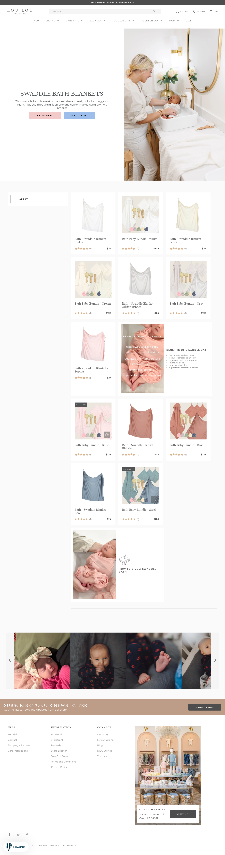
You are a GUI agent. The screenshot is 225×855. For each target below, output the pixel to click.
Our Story (103, 734)
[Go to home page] (20, 11)
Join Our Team (59, 756)
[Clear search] (154, 11)
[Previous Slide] (10, 661)
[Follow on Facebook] (9, 834)
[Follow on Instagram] (18, 834)
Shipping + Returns (19, 745)
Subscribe (204, 707)
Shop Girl (45, 115)
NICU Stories (104, 750)
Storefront (57, 739)
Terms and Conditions (63, 761)
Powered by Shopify (63, 845)
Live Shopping (105, 739)
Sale (189, 20)
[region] (112, 661)
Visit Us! (183, 814)
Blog (100, 745)
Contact (12, 739)
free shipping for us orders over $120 (112, 2)
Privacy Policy (59, 767)
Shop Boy (79, 115)
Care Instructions (18, 750)
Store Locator (59, 750)
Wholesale (57, 734)
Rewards (56, 745)
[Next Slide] (215, 661)
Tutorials (13, 734)
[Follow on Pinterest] (26, 834)
